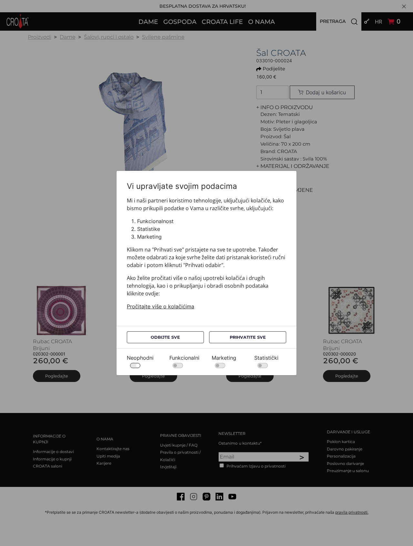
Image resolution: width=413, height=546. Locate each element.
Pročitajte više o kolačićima (160, 306)
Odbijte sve (165, 337)
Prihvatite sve (248, 337)
